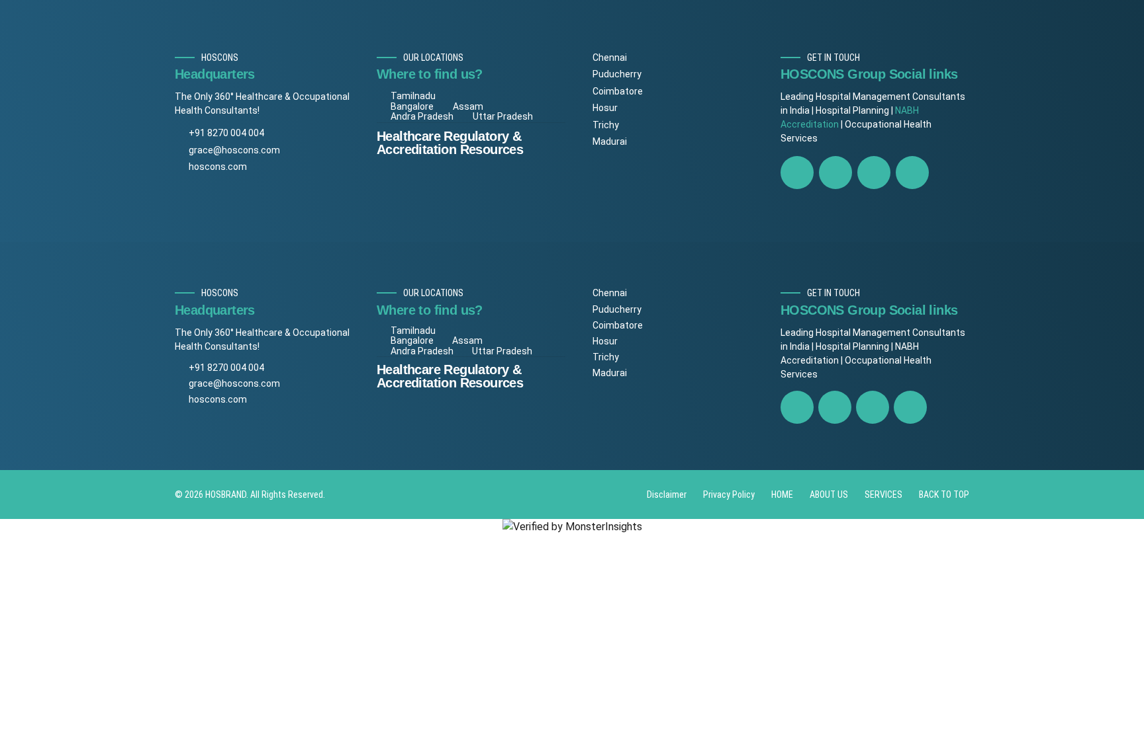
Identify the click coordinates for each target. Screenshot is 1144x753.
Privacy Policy (729, 494)
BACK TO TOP (944, 494)
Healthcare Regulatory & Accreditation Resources (450, 143)
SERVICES (883, 494)
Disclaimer (667, 494)
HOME (782, 494)
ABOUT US (829, 494)
